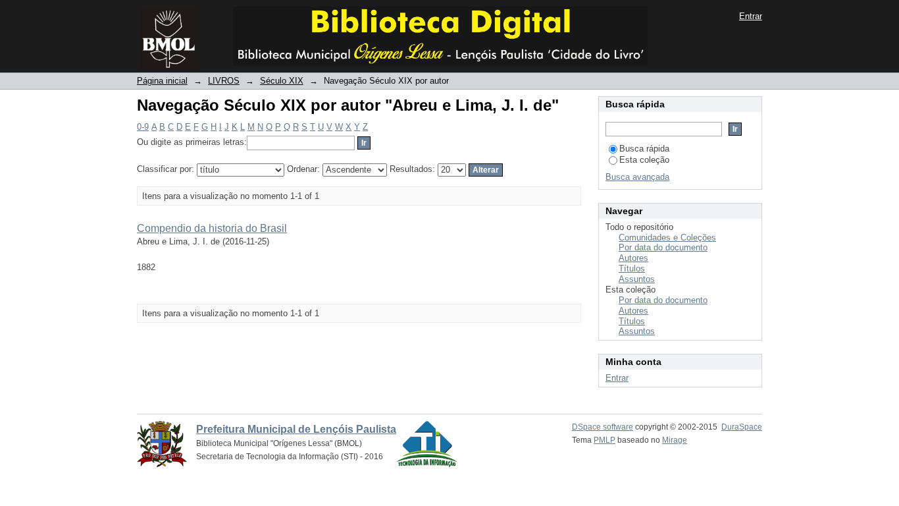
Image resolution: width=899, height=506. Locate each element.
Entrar (750, 16)
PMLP (604, 440)
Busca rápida (644, 149)
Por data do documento (663, 247)
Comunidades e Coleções (667, 237)
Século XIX (281, 81)
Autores (633, 258)
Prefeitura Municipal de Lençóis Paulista (296, 429)
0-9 (143, 127)
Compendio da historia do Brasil (212, 228)
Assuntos (637, 279)
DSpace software (602, 427)
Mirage (674, 440)
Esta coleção (644, 160)
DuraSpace (741, 427)
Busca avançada (637, 177)
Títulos (632, 268)
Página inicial (162, 81)
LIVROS (224, 81)
